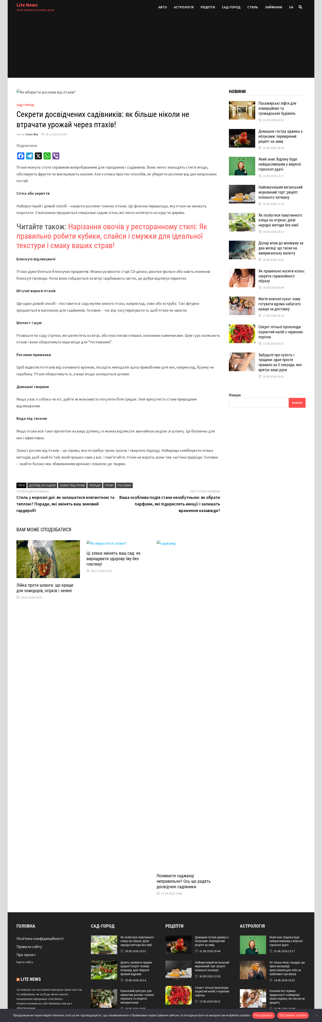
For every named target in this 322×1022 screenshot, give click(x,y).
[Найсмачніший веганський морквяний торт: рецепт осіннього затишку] (242, 187)
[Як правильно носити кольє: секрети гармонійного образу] (242, 271)
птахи (109, 485)
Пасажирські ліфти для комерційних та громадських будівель (277, 108)
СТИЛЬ (252, 7)
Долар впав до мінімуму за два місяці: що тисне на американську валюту (280, 248)
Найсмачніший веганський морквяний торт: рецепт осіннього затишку (280, 192)
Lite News (27, 5)
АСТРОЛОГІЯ (184, 7)
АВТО (162, 7)
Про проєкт (26, 954)
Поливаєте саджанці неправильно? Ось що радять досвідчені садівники (184, 881)
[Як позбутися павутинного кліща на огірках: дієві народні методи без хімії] (242, 215)
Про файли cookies (293, 1015)
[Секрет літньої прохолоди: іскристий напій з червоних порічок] (242, 327)
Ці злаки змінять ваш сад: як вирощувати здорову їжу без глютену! (114, 559)
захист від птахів (72, 485)
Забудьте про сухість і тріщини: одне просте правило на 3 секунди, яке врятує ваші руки (280, 362)
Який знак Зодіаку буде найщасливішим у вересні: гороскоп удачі (280, 164)
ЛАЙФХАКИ (273, 7)
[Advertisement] (161, 47)
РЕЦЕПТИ (208, 7)
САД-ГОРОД (231, 7)
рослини (124, 485)
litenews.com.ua (59, 1003)
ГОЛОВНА (25, 926)
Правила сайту (29, 946)
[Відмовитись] (316, 1015)
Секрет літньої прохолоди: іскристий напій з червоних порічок (280, 332)
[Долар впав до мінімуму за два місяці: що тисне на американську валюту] (242, 243)
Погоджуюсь (263, 1015)
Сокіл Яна (31, 134)
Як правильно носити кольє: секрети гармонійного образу (281, 276)
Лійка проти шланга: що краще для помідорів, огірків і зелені (44, 587)
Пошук (235, 394)
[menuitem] (291, 7)
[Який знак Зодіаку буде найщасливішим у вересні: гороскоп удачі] (242, 159)
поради (95, 485)
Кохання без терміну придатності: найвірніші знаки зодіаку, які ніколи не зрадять (287, 996)
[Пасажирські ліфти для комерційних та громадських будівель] (242, 103)
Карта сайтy (24, 962)
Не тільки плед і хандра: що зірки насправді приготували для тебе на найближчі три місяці (287, 968)
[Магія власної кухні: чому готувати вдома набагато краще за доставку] (242, 299)
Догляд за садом (42, 485)
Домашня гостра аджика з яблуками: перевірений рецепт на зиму (280, 136)
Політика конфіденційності (40, 938)
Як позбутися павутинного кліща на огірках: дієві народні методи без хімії (280, 220)
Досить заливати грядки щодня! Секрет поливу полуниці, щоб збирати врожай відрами (136, 968)
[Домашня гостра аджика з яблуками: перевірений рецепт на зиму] (242, 131)
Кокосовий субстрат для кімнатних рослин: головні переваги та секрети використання (137, 996)
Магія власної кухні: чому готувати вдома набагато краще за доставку (279, 304)
